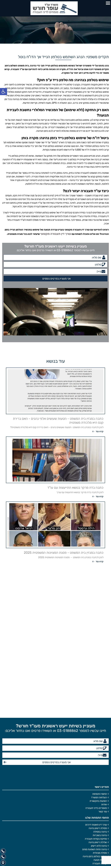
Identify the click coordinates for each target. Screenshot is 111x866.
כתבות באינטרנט (98, 831)
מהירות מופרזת (99, 820)
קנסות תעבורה (99, 813)
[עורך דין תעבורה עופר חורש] (55, 8)
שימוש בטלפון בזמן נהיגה (95, 806)
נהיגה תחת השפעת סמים (94, 799)
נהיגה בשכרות (100, 785)
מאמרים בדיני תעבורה (96, 758)
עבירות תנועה (100, 810)
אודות (104, 754)
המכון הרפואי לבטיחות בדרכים (92, 827)
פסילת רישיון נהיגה (98, 778)
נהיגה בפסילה (100, 782)
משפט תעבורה (99, 824)
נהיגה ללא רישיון (99, 796)
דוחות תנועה (101, 817)
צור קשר (102, 761)
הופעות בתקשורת (98, 751)
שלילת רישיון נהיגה (98, 792)
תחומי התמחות (99, 744)
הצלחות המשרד (99, 747)
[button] (3, 91)
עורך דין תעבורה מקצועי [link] (58, 233)
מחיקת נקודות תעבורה (96, 789)
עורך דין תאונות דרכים (96, 775)
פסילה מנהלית (100, 803)
